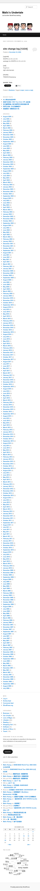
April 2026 (6, 126)
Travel (5, 731)
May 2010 (6, 559)
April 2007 (6, 643)
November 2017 (8, 355)
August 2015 (7, 416)
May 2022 (6, 232)
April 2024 (6, 180)
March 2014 (7, 455)
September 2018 (8, 332)
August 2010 (7, 552)
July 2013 (6, 473)
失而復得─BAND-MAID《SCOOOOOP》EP (22, 790)
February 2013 (7, 484)
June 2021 (6, 257)
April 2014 (6, 452)
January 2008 (7, 622)
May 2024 (6, 178)
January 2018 (7, 350)
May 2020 (6, 287)
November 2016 (8, 382)
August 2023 (7, 198)
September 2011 (8, 523)
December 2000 (8, 677)
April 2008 (6, 616)
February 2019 (7, 321)
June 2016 (6, 393)
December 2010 (8, 543)
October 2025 (7, 139)
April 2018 (6, 343)
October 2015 (7, 411)
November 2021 (8, 246)
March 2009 (7, 591)
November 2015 (8, 409)
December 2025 (8, 135)
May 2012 (6, 504)
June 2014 (6, 448)
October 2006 (7, 656)
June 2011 (6, 529)
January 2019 (7, 323)
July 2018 (6, 337)
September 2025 (8, 141)
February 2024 (7, 185)
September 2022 (8, 223)
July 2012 (6, 500)
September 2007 (8, 631)
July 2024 (6, 173)
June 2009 (6, 584)
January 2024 (7, 187)
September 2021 (8, 250)
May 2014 (6, 450)
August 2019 (7, 307)
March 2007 (7, 645)
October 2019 (7, 303)
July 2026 (6, 119)
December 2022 (8, 216)
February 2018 (7, 348)
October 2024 (7, 166)
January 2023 (7, 214)
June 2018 (6, 339)
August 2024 (7, 171)
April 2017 (6, 371)
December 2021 (8, 243)
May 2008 (6, 613)
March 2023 (7, 210)
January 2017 (7, 377)
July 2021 (6, 255)
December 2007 (8, 625)
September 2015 (8, 414)
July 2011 (6, 527)
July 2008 (6, 609)
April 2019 (6, 316)
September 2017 (8, 359)
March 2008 (7, 618)
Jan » (29, 844)
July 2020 (6, 282)
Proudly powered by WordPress (20, 887)
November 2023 (8, 191)
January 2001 (7, 675)
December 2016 (8, 380)
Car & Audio (7, 715)
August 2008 (7, 606)
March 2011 (7, 536)
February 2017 (7, 375)
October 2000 (7, 681)
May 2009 (6, 586)
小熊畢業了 (17, 803)
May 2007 (6, 640)
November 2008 (8, 600)
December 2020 (8, 271)
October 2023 (7, 194)
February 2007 (7, 647)
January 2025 (7, 160)
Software (6, 727)
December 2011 (8, 516)
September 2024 (8, 169)
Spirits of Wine (8, 729)
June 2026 (6, 121)
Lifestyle (6, 720)
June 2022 (6, 230)
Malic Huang (7, 765)
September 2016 (8, 386)
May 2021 (6, 259)
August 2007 (7, 634)
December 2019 (8, 298)
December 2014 (8, 434)
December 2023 (8, 189)
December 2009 (8, 570)
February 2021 (7, 266)
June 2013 (6, 475)
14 (24, 836)
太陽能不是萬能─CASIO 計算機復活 (25, 797)
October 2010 (7, 547)
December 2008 (8, 597)
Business (12, 90)
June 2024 (6, 176)
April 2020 (6, 289)
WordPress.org (8, 705)
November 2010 (8, 545)
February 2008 (7, 620)
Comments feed (8, 703)
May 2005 (6, 663)
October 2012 (7, 493)
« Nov (9, 844)
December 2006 (8, 652)
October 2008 (7, 602)
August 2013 (7, 470)
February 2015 (7, 430)
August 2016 (7, 389)
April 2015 (6, 425)
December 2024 (8, 162)
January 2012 (7, 513)
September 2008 (8, 604)
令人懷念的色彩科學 (9, 99)
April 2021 (6, 262)
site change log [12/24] (15, 48)
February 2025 (7, 157)
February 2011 (7, 538)
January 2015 (7, 432)
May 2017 (6, 368)
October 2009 (7, 575)
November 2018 (8, 327)
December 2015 (8, 407)
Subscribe (8, 752)
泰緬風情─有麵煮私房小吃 (11, 109)
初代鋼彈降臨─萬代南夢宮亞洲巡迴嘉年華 (16, 104)
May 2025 (6, 150)
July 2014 (6, 445)
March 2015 (7, 427)
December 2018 (8, 325)
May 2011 (6, 532)
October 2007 (7, 629)
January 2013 (7, 486)
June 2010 (6, 557)
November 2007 (8, 627)
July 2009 (6, 582)
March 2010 (7, 563)
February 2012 (7, 511)
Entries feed (7, 701)
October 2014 (7, 439)
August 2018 (7, 334)
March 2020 (7, 291)
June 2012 (6, 502)
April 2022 (6, 234)
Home (4, 35)
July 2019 (6, 309)
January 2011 (7, 541)
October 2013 (7, 466)
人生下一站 (17, 781)
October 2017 (7, 357)
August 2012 (7, 498)
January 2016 (7, 405)
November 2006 (8, 654)
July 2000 (6, 688)
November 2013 (8, 464)
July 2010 (6, 554)
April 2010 (6, 561)
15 (28, 836)
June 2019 (6, 312)
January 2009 (7, 595)
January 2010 (7, 568)
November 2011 (8, 518)
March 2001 (7, 672)
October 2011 (7, 520)
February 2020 (7, 293)
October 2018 (7, 330)
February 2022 (7, 239)
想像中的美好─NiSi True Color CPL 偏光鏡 (16, 102)
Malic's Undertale (12, 12)
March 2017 (7, 373)
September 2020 (8, 278)
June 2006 (6, 661)
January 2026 (7, 132)
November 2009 (8, 573)
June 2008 (6, 611)
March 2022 (7, 237)
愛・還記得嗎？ (18, 817)
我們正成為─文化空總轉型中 (12, 106)
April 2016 (6, 398)
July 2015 (6, 418)
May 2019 (6, 314)
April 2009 (6, 588)
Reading (6, 722)
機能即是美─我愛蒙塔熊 (20, 774)
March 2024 (7, 182)
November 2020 (8, 273)
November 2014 (8, 436)
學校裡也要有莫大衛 (20, 812)
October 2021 (7, 248)
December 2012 (8, 489)
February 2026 (7, 130)
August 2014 (7, 443)
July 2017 (6, 364)
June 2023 (6, 203)
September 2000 (8, 684)
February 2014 (7, 457)
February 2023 (7, 212)
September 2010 (8, 550)
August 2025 (7, 144)
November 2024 (8, 164)
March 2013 (7, 482)
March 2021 (7, 264)
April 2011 (6, 534)
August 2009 (7, 579)
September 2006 (8, 659)
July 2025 (6, 146)
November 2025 (8, 137)
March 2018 (7, 346)
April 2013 (6, 479)
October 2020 (7, 275)
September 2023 (8, 196)
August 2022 (7, 225)
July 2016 (6, 391)
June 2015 (6, 420)
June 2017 (6, 366)
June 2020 (6, 284)
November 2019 (8, 300)
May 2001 (6, 670)
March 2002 (7, 666)
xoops (22, 90)
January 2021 (7, 269)
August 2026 (7, 116)
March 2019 (7, 318)
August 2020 (7, 280)
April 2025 (6, 153)
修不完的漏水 (18, 821)
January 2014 (7, 459)
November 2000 (8, 679)
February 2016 (7, 402)
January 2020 (7, 296)
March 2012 (7, 509)
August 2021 (7, 253)
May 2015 (6, 423)
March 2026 (7, 128)
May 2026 (6, 123)
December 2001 (8, 668)
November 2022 (8, 219)
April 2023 (6, 207)
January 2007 (7, 650)
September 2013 (8, 468)
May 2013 (6, 477)
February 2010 (7, 566)
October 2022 (7, 221)
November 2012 (8, 491)
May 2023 (6, 205)
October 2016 (7, 384)
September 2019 (8, 305)
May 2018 (6, 341)
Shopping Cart (8, 724)
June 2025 (6, 148)
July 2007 (6, 636)
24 (5, 840)
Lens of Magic (7, 718)
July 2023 (6, 200)
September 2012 (8, 495)
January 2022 (7, 241)
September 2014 (8, 441)
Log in (5, 698)
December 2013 (8, 461)
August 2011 (7, 525)
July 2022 (6, 228)
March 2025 (7, 155)
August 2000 (7, 686)
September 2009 (8, 577)
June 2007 (6, 638)
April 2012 (6, 507)
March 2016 (7, 400)
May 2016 (6, 396)
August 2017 (7, 362)
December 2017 (8, 352)
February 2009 (7, 593)
